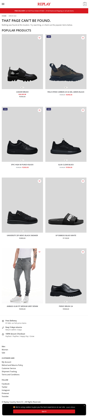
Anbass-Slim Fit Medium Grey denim (22, 306)
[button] (84, 4)
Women (5, 349)
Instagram (6, 390)
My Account (6, 362)
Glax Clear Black (66, 165)
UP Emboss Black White (66, 236)
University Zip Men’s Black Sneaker (22, 236)
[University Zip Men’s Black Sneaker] (22, 205)
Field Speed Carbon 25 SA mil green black (65, 92)
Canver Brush (22, 92)
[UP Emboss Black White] (66, 205)
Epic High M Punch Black (22, 165)
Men (3, 346)
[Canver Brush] (22, 61)
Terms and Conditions (10, 374)
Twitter (4, 387)
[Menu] (5, 4)
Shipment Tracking (9, 371)
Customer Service (9, 368)
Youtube (5, 396)
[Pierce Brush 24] (66, 275)
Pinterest (5, 393)
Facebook (5, 384)
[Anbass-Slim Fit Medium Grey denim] (22, 275)
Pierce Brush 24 (66, 306)
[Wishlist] (39, 37)
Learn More (70, 407)
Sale (3, 352)
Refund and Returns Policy (12, 365)
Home (4, 16)
